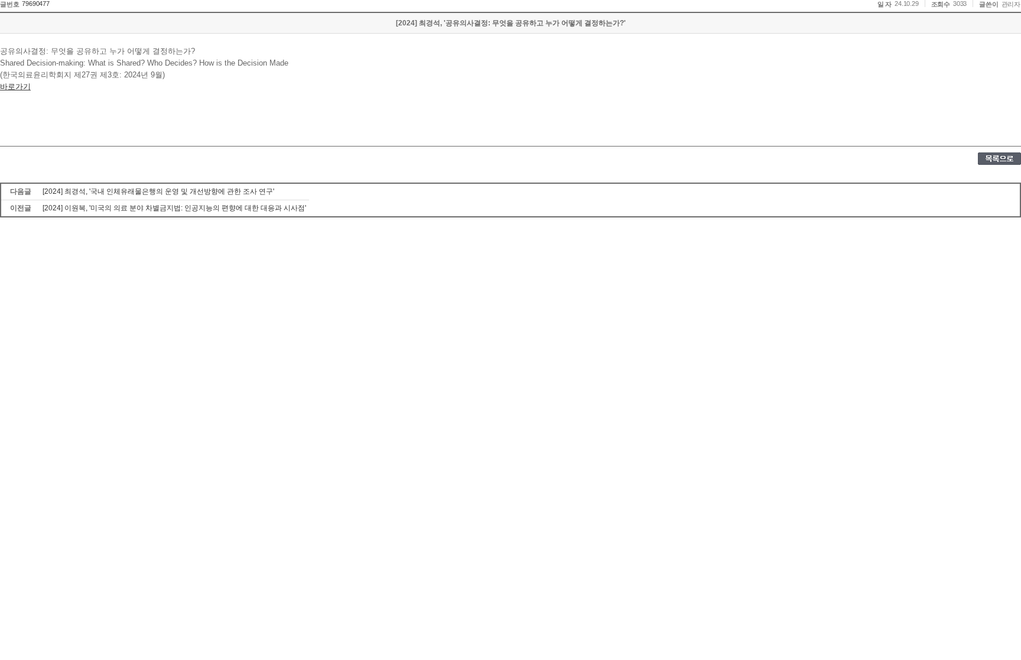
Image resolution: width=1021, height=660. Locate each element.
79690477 (35, 3)
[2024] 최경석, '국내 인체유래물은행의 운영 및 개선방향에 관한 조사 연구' (158, 191)
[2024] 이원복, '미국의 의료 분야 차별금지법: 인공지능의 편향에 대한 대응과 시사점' (174, 208)
